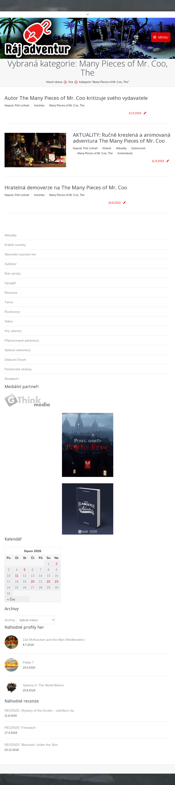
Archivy (10, 620)
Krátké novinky (15, 245)
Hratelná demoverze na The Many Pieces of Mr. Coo (66, 187)
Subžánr (11, 264)
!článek (106, 148)
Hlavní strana (54, 82)
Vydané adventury (18, 350)
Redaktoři (11, 379)
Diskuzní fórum (15, 359)
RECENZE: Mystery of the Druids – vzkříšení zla (39, 710)
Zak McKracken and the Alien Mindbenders (54, 639)
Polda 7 (28, 662)
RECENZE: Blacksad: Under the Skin (31, 744)
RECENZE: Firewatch (20, 727)
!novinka (39, 105)
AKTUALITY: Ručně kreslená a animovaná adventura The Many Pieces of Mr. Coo (121, 137)
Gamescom (138, 148)
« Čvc (11, 599)
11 (16, 575)
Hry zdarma (13, 331)
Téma (9, 302)
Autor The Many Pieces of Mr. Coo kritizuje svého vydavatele (76, 97)
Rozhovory (12, 312)
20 (32, 581)
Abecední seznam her (20, 254)
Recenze (11, 292)
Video (9, 321)
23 (56, 581)
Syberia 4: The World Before (43, 685)
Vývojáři (10, 283)
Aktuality (121, 148)
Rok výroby (13, 273)
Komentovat (125, 153)
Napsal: (17, 105)
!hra (70, 82)
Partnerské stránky (18, 369)
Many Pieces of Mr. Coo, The (67, 105)
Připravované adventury (22, 340)
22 (48, 581)
